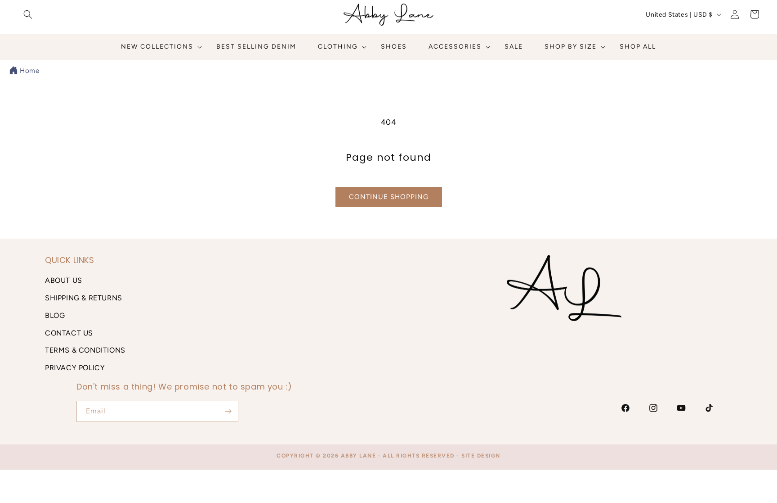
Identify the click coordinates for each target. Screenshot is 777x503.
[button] (28, 14)
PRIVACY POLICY (75, 367)
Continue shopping (389, 197)
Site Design (480, 456)
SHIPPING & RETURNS (83, 298)
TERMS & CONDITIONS (85, 350)
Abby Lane (358, 456)
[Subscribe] (228, 411)
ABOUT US (63, 280)
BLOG (55, 315)
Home (29, 71)
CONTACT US (69, 333)
